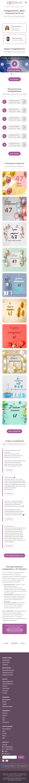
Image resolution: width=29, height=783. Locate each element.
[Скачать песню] (24, 101)
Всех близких (5, 722)
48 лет (23, 643)
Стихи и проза (5, 688)
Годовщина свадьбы (7, 706)
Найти (21, 757)
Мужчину (4, 715)
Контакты (4, 744)
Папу (3, 719)
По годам (4, 692)
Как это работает (6, 728)
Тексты (4, 735)
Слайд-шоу (5, 664)
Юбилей (4, 701)
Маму (3, 717)
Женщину (4, 712)
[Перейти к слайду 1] (11, 73)
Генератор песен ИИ (7, 672)
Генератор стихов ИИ (7, 674)
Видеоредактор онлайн (8, 670)
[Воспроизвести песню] (4, 102)
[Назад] (2, 64)
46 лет (6, 643)
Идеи (3, 737)
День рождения (6, 699)
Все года (14, 643)
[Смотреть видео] (14, 64)
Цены (3, 731)
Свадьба (4, 704)
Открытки (4, 686)
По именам (5, 690)
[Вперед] (26, 64)
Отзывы (4, 733)
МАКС (6, 751)
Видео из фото (6, 662)
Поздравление (6, 660)
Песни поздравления (7, 683)
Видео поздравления (7, 681)
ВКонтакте (7, 753)
